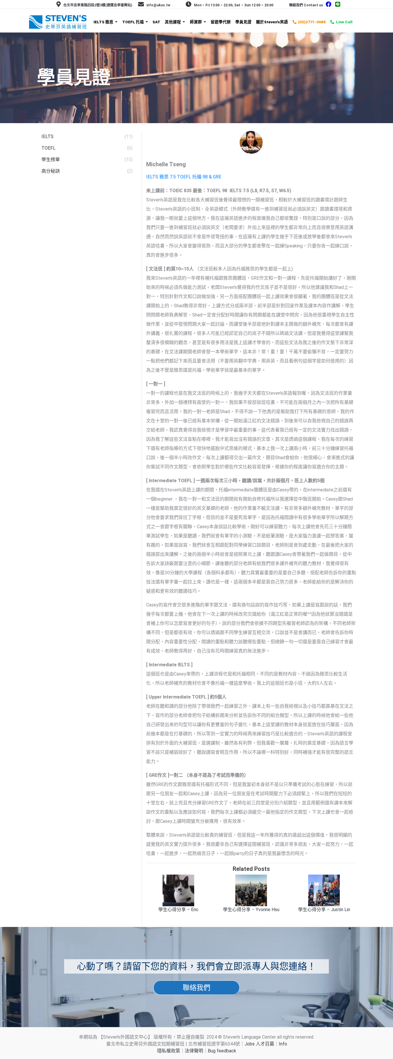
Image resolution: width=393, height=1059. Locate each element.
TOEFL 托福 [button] (133, 22)
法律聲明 (194, 1051)
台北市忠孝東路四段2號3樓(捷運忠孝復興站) (97, 5)
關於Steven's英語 (272, 22)
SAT (156, 22)
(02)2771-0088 (312, 22)
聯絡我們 (196, 988)
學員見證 (243, 22)
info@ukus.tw (158, 5)
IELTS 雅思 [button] (104, 22)
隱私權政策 (168, 1051)
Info (283, 1044)
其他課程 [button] (173, 22)
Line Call (344, 22)
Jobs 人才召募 (259, 1044)
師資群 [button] (196, 22)
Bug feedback (222, 1051)
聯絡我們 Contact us (306, 5)
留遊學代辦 (221, 22)
